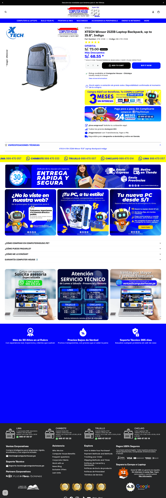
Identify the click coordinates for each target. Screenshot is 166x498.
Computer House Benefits (63, 454)
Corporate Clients (60, 460)
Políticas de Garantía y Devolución (94, 464)
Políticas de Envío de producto (98, 468)
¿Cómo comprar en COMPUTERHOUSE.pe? (27, 243)
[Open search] (5, 12)
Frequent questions (61, 457)
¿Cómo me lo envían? (16, 254)
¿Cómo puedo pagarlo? (18, 248)
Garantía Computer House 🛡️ (21, 259)
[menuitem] (146, 20)
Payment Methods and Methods (98, 454)
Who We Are (57, 450)
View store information (98, 78)
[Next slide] (163, 2)
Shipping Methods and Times (97, 460)
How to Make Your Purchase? (97, 450)
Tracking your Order (93, 457)
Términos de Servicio (93, 475)
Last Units (56, 473)
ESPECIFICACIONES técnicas (24, 145)
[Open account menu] (153, 12)
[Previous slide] (2, 2)
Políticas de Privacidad (94, 471)
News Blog (57, 466)
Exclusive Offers (59, 469)
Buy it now (146, 65)
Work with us (58, 463)
